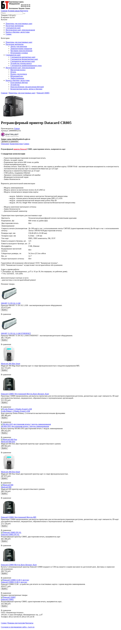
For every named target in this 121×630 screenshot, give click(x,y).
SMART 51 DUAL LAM (10, 303)
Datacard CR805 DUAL (10, 535)
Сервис (9, 34)
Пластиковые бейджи (19, 83)
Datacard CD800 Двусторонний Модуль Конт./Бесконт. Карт (25, 394)
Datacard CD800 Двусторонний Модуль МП (18, 517)
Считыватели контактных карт (22, 57)
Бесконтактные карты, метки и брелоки (26, 89)
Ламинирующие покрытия (21, 49)
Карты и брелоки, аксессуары (18, 32)
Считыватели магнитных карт (22, 61)
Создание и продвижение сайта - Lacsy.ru (17, 627)
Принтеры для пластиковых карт (19, 24)
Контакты (24, 11)
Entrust (17, 129)
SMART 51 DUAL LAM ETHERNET (16, 333)
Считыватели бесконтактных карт (24, 59)
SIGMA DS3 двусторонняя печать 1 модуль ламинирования (25, 426)
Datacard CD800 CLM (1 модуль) (14, 582)
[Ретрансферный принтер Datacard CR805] (13, 117)
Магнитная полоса (17, 70)
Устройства (14, 85)
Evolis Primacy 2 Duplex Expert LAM (15, 411)
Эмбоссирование (17, 78)
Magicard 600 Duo (8, 442)
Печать (13, 72)
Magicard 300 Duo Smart (10, 472)
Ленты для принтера (18, 46)
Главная (4, 11)
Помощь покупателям (16, 623)
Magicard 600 (6, 487)
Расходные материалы (15, 26)
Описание (5, 144)
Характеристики (16, 144)
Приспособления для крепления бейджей (27, 87)
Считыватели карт (13, 28)
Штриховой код (16, 76)
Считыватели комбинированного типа (26, 66)
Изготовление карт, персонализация (20, 30)
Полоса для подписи (18, 74)
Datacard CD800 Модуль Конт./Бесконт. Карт (19, 565)
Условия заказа (14, 11)
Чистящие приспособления (21, 51)
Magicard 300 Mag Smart (10, 364)
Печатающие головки (19, 53)
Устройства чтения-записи (21, 63)
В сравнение (6, 314)
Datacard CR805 (43, 93)
